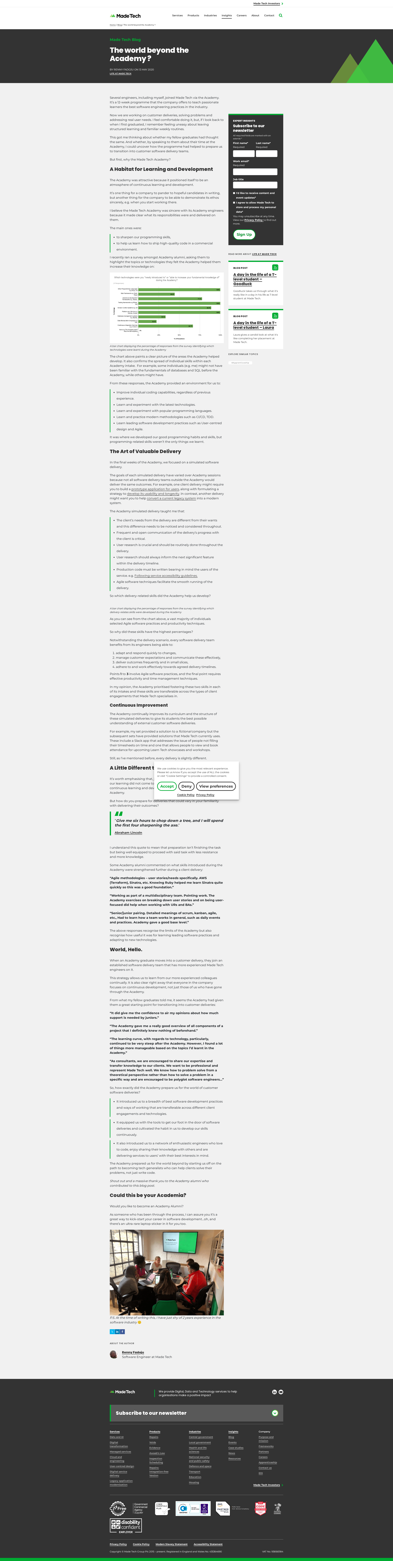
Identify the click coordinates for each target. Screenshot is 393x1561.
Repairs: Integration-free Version (158, 1471)
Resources (234, 1458)
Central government (201, 1437)
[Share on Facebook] (122, 1331)
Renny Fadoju (133, 1352)
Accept (167, 786)
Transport (194, 1471)
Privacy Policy (205, 794)
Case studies (235, 1447)
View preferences (216, 786)
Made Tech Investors (266, 3)
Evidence (154, 1447)
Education (195, 1476)
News (231, 1453)
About (255, 15)
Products (193, 15)
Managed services (120, 1451)
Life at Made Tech (120, 73)
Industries (210, 15)
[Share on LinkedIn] (117, 1331)
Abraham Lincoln (128, 832)
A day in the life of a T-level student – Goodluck (255, 279)
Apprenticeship (268, 1462)
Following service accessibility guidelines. (166, 575)
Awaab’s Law (157, 1453)
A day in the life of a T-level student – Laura (255, 325)
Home (113, 25)
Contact (269, 15)
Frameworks (266, 1446)
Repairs (153, 1437)
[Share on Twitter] (112, 1331)
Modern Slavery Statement (172, 1544)
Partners (264, 1451)
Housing (194, 1482)
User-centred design (122, 1466)
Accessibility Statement (208, 1544)
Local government (200, 1442)
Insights (227, 15)
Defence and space (200, 1466)
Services (177, 15)
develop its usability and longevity (153, 494)
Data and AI (117, 1437)
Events (232, 1442)
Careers (242, 15)
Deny (186, 786)
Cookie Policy (186, 794)
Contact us (265, 1467)
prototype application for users (155, 489)
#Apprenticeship (240, 363)
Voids (152, 1442)
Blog (119, 25)
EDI (261, 1473)
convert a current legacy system (171, 498)
